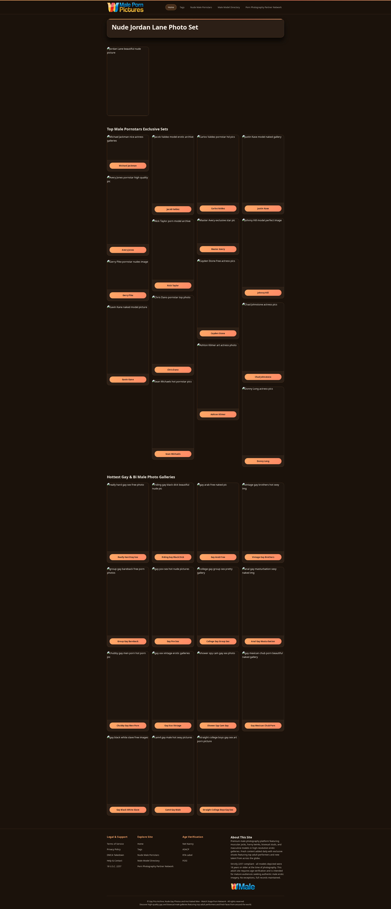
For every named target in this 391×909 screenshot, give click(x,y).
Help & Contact (114, 860)
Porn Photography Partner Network (263, 7)
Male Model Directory (229, 7)
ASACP (186, 849)
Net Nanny (188, 843)
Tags (182, 7)
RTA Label (187, 855)
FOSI (185, 860)
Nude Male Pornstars (201, 7)
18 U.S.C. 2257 (114, 866)
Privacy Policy (114, 849)
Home (171, 7)
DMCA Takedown (115, 855)
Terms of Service (115, 843)
